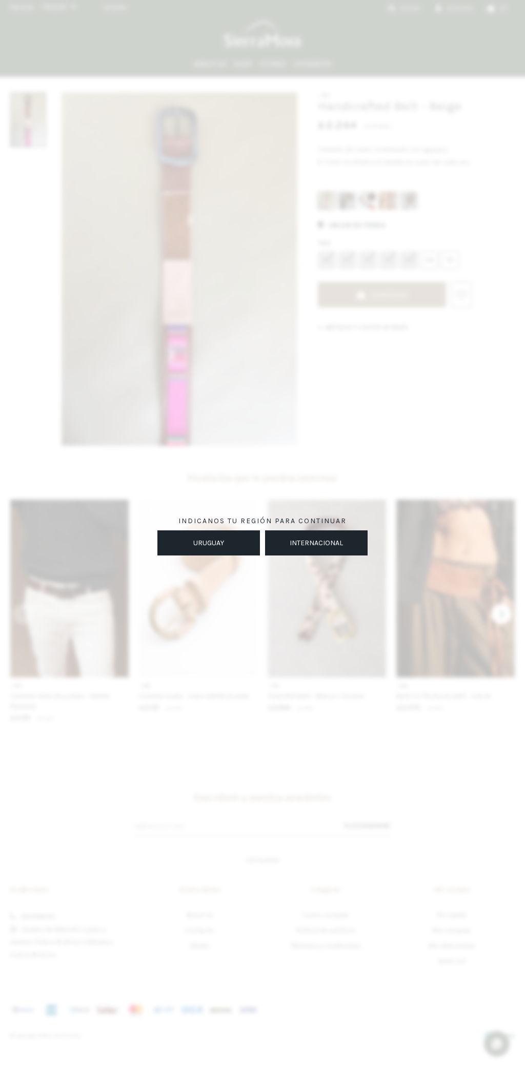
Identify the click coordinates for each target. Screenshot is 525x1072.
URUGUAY (208, 543)
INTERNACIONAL (316, 543)
